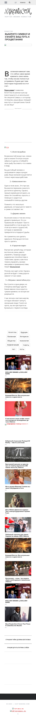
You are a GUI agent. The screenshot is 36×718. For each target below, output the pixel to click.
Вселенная (12, 336)
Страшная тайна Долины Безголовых (18, 639)
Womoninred (15, 267)
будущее (24, 332)
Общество (8, 31)
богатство (12, 332)
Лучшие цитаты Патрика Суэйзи (18, 647)
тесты (22, 349)
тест (13, 349)
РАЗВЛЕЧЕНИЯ (13, 345)
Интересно (24, 336)
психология (24, 341)
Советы (26, 345)
